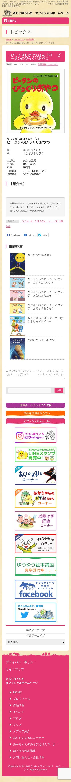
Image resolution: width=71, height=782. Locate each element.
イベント (18, 711)
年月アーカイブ (35, 635)
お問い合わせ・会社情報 (28, 757)
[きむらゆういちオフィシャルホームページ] (35, 13)
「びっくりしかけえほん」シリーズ (39, 221)
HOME (17, 692)
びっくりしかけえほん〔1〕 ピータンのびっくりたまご (52, 374)
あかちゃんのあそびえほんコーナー (36, 744)
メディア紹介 (21, 731)
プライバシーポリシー (21, 662)
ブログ (17, 718)
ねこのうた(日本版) (39, 254)
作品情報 (42, 64)
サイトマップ (15, 669)
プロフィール (21, 698)
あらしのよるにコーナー (28, 737)
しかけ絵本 (52, 64)
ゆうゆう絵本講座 (24, 750)
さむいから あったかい (41, 339)
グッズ (17, 724)
